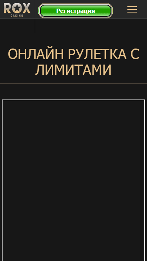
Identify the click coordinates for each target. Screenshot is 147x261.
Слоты (78, 22)
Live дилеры (79, 51)
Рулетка (78, 37)
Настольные (78, 66)
